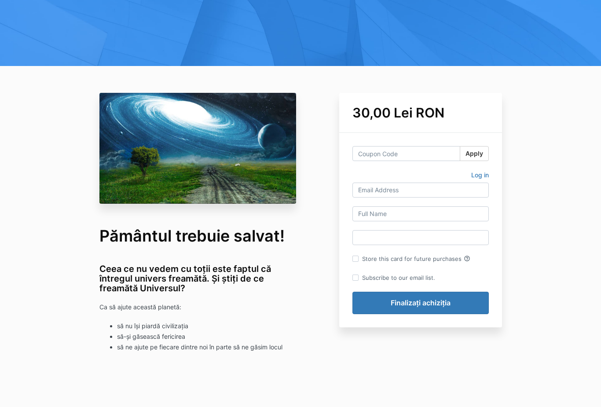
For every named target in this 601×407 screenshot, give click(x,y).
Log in (480, 175)
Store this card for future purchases (416, 258)
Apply (474, 153)
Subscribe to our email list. (398, 277)
